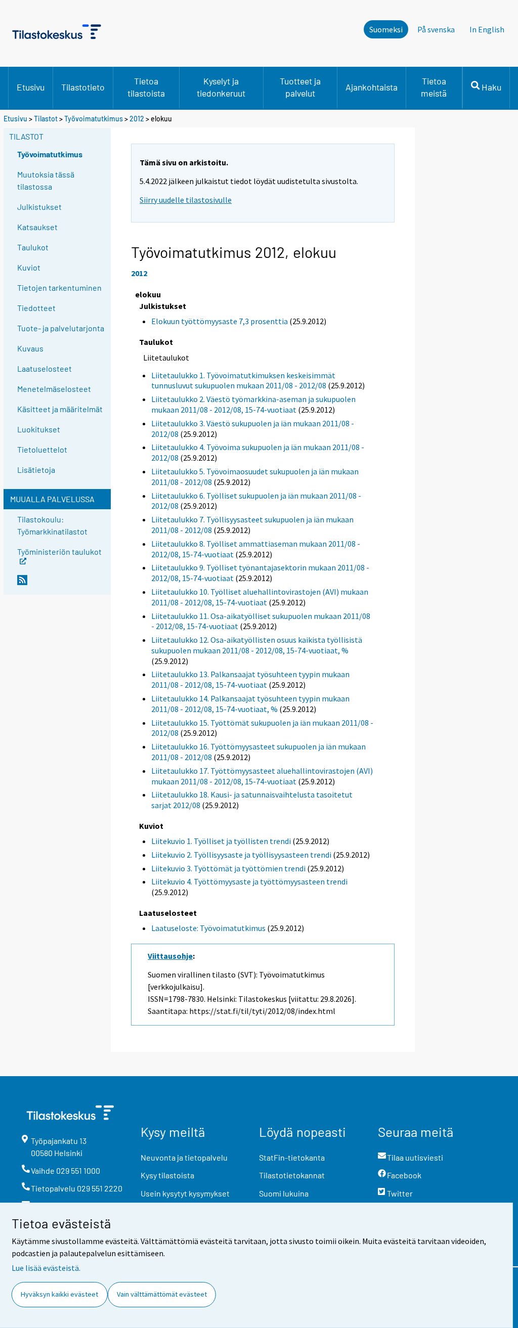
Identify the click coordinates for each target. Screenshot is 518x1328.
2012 (137, 118)
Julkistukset (39, 206)
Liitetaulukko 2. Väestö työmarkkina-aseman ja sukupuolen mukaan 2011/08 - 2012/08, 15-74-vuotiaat (253, 404)
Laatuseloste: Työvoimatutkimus (208, 928)
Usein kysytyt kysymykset (185, 1193)
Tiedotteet (36, 308)
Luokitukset (38, 429)
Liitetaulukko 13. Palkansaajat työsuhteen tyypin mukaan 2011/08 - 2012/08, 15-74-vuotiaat (250, 679)
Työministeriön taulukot (59, 551)
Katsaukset (37, 227)
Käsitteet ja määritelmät (60, 409)
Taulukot (33, 247)
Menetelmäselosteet (54, 388)
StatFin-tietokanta (292, 1157)
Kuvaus (30, 348)
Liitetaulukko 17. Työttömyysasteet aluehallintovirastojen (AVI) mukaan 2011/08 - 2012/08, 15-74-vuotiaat (262, 776)
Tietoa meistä (434, 87)
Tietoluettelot (42, 449)
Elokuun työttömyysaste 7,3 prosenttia (219, 321)
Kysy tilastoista (167, 1175)
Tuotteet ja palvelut (300, 87)
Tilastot (46, 118)
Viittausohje (170, 956)
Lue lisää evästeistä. (46, 1268)
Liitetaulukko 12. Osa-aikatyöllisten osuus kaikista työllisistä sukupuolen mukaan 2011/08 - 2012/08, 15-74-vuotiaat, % (256, 645)
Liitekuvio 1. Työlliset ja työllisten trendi (221, 841)
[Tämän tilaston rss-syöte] (61, 584)
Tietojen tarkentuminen (59, 287)
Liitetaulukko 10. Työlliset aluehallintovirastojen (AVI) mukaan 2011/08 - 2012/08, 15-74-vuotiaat (259, 597)
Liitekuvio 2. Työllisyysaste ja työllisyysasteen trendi (241, 855)
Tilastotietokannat (292, 1175)
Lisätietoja (36, 469)
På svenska (436, 29)
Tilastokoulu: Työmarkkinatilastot (52, 525)
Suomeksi (386, 29)
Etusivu (31, 87)
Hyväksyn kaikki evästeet (59, 1294)
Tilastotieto (83, 87)
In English (486, 29)
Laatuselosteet (44, 368)
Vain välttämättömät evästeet (162, 1294)
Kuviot (28, 267)
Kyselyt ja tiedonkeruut (221, 87)
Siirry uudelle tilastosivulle (186, 200)
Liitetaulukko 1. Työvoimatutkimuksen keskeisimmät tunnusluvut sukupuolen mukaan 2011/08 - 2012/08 (243, 380)
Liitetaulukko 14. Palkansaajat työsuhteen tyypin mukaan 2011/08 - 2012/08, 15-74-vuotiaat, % (250, 703)
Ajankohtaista (372, 87)
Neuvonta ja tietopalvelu (184, 1157)
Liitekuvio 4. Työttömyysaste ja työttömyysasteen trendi (249, 881)
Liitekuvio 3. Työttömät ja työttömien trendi (228, 868)
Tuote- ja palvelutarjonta (60, 328)
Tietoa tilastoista (146, 87)
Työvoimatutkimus (93, 118)
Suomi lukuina (284, 1193)
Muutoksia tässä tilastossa (45, 180)
